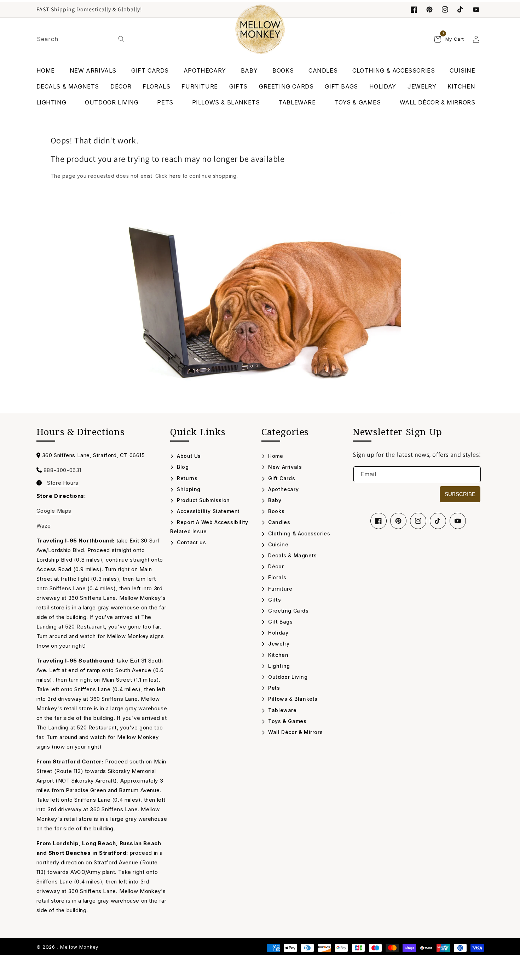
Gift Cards (281, 478)
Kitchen (277, 655)
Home (275, 456)
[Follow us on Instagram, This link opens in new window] (445, 9)
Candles (278, 522)
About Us (188, 456)
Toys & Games (286, 721)
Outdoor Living (287, 677)
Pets (273, 688)
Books (275, 511)
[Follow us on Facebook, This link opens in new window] (414, 9)
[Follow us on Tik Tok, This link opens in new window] (460, 9)
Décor (275, 566)
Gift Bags (280, 622)
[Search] (121, 39)
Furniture (280, 589)
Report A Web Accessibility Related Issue (209, 526)
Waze (43, 525)
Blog (182, 467)
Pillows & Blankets (292, 699)
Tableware (282, 710)
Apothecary (283, 489)
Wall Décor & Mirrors (295, 732)
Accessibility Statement (207, 511)
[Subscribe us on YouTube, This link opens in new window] (458, 521)
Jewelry (278, 644)
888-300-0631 (62, 470)
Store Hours (63, 483)
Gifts (274, 600)
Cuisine (277, 544)
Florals (276, 577)
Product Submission (202, 500)
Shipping (188, 489)
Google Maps (54, 510)
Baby (274, 500)
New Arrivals (284, 467)
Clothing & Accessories (298, 533)
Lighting (278, 666)
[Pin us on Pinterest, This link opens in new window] (429, 9)
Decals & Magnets (292, 555)
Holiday (277, 633)
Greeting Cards (288, 611)
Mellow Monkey (79, 947)
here (175, 176)
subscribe (460, 494)
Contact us (190, 542)
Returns (186, 478)
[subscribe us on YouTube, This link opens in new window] (476, 9)
